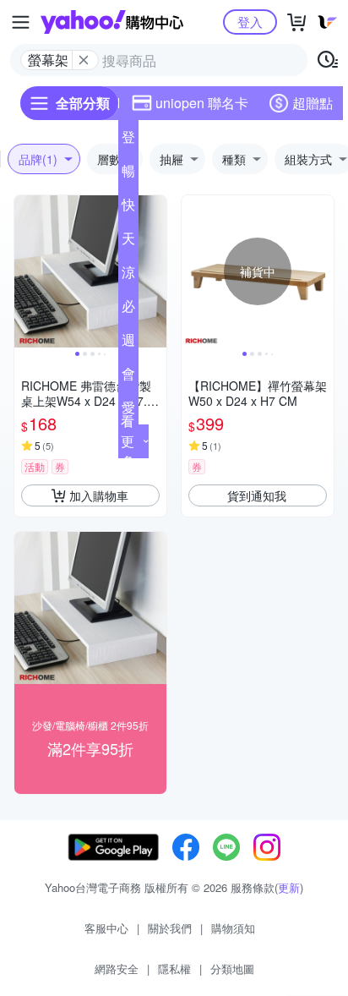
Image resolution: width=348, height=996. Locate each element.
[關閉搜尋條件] (83, 60)
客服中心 (106, 928)
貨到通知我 (256, 495)
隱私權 (174, 968)
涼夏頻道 (128, 275)
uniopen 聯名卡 (201, 102)
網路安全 (117, 968)
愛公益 (128, 410)
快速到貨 (128, 208)
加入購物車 (98, 495)
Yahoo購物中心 (112, 22)
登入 (250, 21)
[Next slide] (155, 271)
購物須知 (233, 928)
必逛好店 (128, 309)
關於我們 (170, 928)
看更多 (127, 441)
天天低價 (128, 241)
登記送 (128, 140)
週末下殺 (128, 343)
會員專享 (128, 377)
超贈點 (312, 102)
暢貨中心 (128, 174)
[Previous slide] (25, 271)
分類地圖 (232, 968)
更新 (289, 887)
